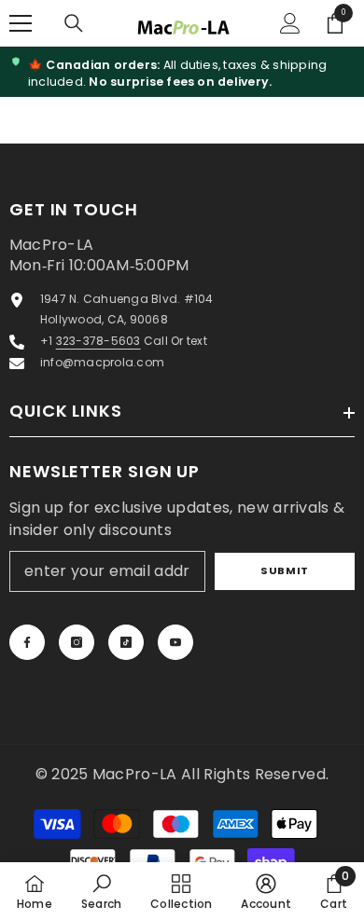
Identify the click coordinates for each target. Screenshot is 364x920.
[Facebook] (27, 642)
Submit (284, 570)
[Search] (74, 23)
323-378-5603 (98, 341)
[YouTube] (175, 642)
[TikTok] (126, 642)
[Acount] (290, 23)
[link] (101, 891)
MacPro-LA (136, 774)
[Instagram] (76, 642)
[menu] (20, 23)
